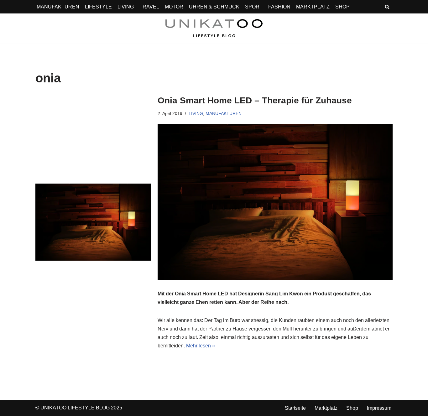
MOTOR (174, 6)
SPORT (254, 6)
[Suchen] (387, 6)
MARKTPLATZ (313, 6)
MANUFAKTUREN (58, 6)
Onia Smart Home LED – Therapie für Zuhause (255, 100)
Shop (352, 408)
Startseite (295, 408)
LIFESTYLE (98, 6)
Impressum (379, 408)
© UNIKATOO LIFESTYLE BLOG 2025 (78, 407)
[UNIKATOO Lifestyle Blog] (214, 28)
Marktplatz (326, 408)
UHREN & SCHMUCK (214, 6)
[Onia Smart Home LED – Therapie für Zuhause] (93, 222)
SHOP (342, 6)
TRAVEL (149, 6)
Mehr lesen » (200, 345)
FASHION (279, 6)
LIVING (125, 6)
